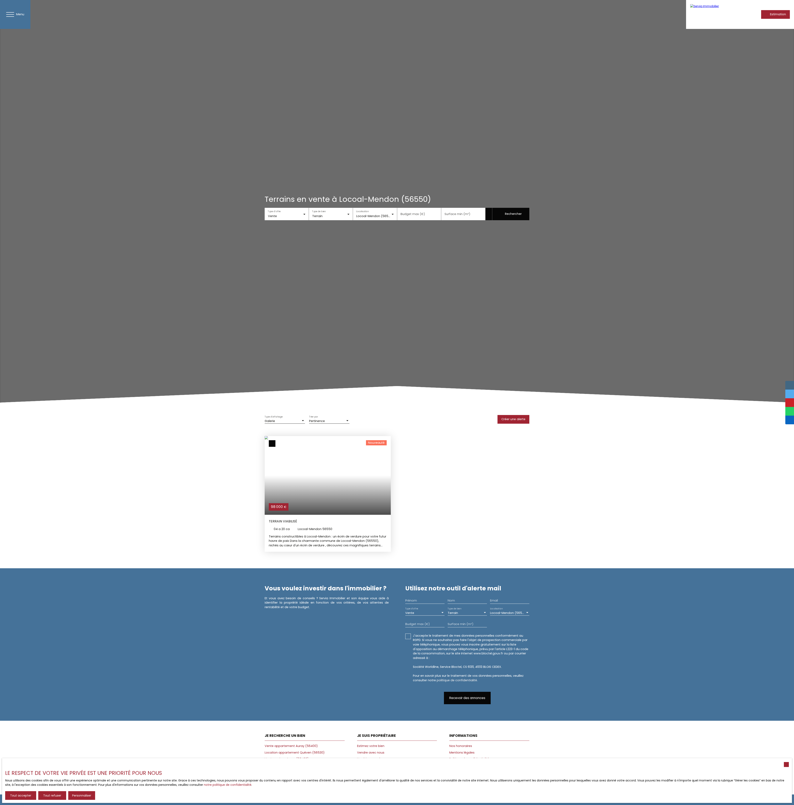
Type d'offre (274, 211)
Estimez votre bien (370, 746)
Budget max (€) (413, 214)
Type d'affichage (274, 416)
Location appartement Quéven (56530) (295, 752)
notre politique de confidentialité (227, 785)
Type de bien (319, 211)
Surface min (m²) (457, 214)
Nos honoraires (460, 746)
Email (494, 600)
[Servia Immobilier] (712, 14)
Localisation (362, 211)
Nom (451, 600)
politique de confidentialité (457, 680)
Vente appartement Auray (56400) (291, 746)
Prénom (411, 600)
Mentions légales (462, 752)
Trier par (313, 416)
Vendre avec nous (370, 752)
